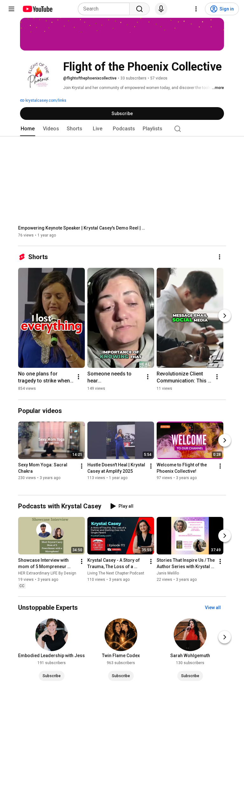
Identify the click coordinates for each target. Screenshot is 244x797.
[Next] (224, 315)
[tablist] (122, 128)
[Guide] (11, 9)
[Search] (139, 9)
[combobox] (105, 9)
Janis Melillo (168, 573)
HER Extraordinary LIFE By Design (47, 573)
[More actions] (219, 257)
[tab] (27, 128)
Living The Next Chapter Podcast (115, 573)
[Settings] (196, 9)
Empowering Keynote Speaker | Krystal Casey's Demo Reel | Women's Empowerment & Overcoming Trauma (82, 227)
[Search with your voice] (161, 9)
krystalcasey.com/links (45, 100)
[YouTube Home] (37, 9)
